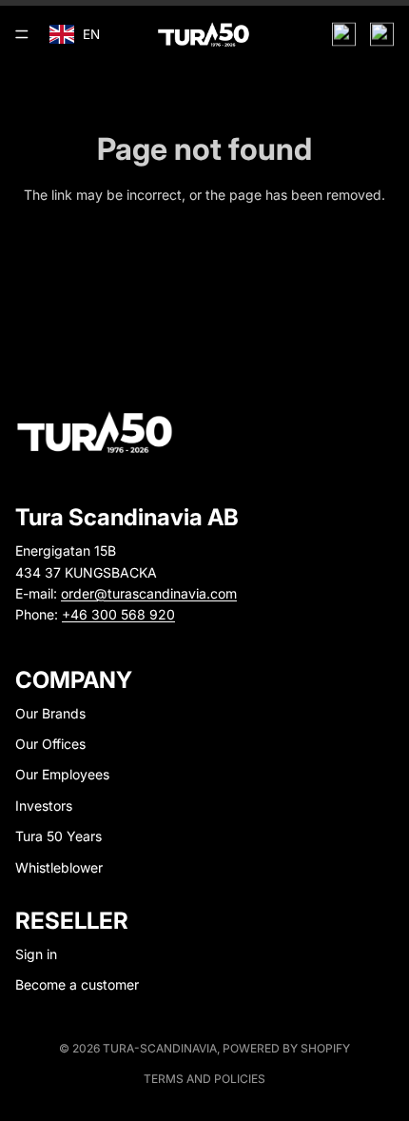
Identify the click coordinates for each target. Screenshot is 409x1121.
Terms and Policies (204, 1079)
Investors (43, 805)
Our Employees (62, 774)
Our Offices (50, 744)
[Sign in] (344, 35)
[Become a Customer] (382, 35)
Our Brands (50, 713)
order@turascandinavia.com (149, 593)
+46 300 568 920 (118, 614)
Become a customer (77, 984)
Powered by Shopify (286, 1048)
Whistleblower (59, 867)
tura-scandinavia (160, 1048)
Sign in (36, 954)
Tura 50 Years (58, 836)
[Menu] (22, 34)
